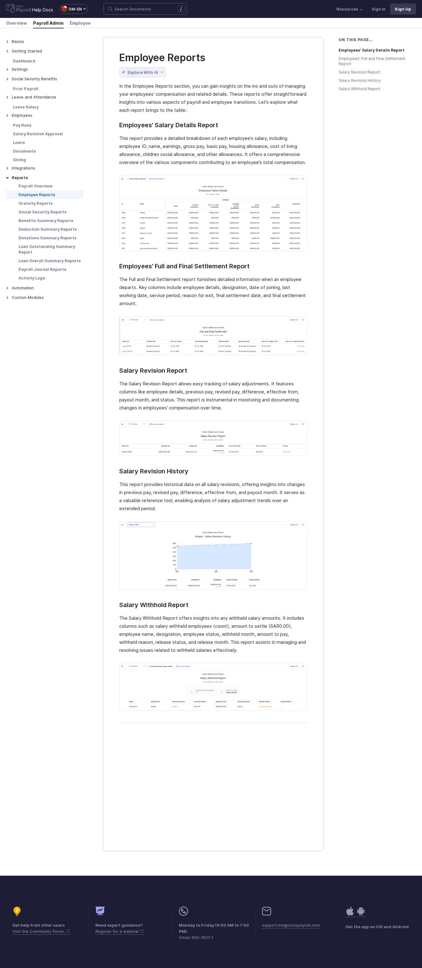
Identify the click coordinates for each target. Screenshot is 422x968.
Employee (80, 23)
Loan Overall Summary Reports (50, 260)
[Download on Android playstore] (350, 914)
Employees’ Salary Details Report (371, 50)
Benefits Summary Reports (46, 220)
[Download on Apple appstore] (360, 914)
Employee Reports (37, 194)
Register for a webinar (117, 931)
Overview (16, 23)
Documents (24, 151)
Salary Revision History (360, 80)
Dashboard (24, 60)
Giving (19, 159)
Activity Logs (32, 277)
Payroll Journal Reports (42, 269)
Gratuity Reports (36, 203)
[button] (70, 9)
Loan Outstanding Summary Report (47, 249)
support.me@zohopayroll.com (291, 925)
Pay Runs (22, 125)
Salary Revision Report (359, 72)
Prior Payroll (25, 88)
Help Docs (42, 9)
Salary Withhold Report (359, 88)
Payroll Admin (48, 23)
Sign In (379, 8)
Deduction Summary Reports (48, 229)
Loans (19, 142)
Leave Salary (26, 106)
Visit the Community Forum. (39, 931)
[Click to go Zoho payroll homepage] (18, 9)
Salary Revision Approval (38, 133)
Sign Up (403, 8)
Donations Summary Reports (48, 237)
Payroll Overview (36, 185)
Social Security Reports (43, 211)
